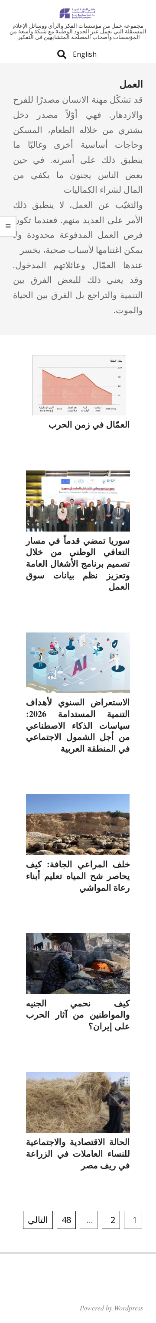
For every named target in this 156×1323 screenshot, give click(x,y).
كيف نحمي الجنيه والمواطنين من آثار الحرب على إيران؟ (78, 1014)
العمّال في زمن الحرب (89, 424)
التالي (38, 1220)
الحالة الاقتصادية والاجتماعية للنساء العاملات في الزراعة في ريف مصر (78, 1153)
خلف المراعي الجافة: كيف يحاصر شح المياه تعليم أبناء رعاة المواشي (78, 875)
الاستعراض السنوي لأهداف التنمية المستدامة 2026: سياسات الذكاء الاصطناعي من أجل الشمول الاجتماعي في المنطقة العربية (78, 725)
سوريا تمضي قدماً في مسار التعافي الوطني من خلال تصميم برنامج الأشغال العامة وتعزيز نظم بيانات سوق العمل (78, 563)
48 (66, 1220)
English (85, 54)
